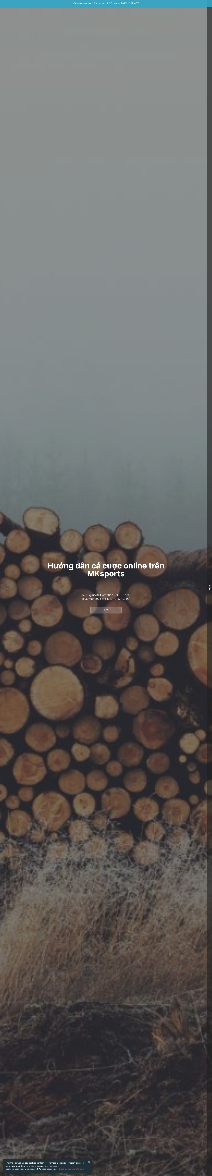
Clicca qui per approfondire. (71, 1169)
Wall (209, 588)
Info (106, 610)
